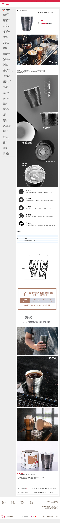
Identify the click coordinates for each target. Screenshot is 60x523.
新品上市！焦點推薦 (6, 13)
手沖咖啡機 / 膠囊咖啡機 (6, 69)
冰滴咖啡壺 (4, 104)
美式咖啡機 (4, 70)
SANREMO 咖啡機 (5, 30)
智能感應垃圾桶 (5, 148)
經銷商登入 (31, 502)
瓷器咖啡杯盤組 (5, 141)
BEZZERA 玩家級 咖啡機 (6, 32)
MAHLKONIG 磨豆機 (6, 77)
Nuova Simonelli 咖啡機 (6, 41)
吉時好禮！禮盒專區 (6, 92)
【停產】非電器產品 (6, 153)
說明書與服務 (5, 14)
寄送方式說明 (22, 502)
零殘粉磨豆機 (5, 64)
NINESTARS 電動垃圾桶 (6, 88)
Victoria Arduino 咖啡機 (6, 43)
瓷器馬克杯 (4, 142)
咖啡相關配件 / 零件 (6, 130)
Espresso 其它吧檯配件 (6, 119)
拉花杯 (4, 115)
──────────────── (6, 53)
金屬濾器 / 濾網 (5, 103)
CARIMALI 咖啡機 (5, 37)
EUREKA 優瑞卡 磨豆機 (6, 75)
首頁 (18, 10)
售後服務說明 (22, 503)
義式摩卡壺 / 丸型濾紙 (6, 108)
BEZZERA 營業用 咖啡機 (6, 31)
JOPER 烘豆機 (5, 81)
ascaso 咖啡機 (5, 47)
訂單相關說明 (13, 503)
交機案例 (4, 15)
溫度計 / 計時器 (5, 120)
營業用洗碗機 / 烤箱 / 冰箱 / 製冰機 (8, 71)
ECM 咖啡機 (5, 42)
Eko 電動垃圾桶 (5, 87)
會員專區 (35, 1)
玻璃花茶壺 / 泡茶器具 (6, 137)
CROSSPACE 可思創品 (6, 26)
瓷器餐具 (4, 143)
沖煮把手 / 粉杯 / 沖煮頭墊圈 (7, 125)
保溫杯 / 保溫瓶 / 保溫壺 (6, 138)
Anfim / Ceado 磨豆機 (6, 76)
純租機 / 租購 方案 (5, 21)
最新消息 (3, 503)
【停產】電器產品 (5, 152)
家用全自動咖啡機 (5, 58)
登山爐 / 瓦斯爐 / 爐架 (6, 109)
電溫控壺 (4, 114)
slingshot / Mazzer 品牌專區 (7, 80)
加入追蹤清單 (50, 23)
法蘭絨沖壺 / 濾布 (5, 102)
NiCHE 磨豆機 (5, 74)
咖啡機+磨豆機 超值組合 (6, 19)
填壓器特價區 (5, 124)
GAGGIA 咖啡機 (5, 49)
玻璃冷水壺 (4, 136)
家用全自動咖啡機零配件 (6, 59)
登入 (32, 1)
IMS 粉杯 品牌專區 (5, 86)
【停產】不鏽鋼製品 (6, 154)
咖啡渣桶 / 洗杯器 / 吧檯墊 (6, 126)
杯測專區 (4, 131)
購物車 (40, 1)
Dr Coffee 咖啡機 (5, 52)
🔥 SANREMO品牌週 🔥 (6, 10)
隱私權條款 (31, 503)
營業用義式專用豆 (5, 24)
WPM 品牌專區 (5, 48)
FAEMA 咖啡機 (5, 36)
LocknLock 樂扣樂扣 (6, 27)
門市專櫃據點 (4, 502)
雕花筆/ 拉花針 (5, 121)
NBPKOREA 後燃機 (6, 82)
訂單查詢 (12, 502)
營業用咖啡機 (5, 54)
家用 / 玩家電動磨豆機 (6, 65)
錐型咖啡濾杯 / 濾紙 (6, 98)
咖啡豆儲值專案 (5, 20)
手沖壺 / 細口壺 (5, 113)
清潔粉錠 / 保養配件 (6, 127)
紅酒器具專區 (5, 147)
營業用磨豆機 (5, 63)
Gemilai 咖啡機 (5, 38)
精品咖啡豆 (4, 93)
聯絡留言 (41, 492)
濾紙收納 (4, 99)
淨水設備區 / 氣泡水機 (6, 60)
